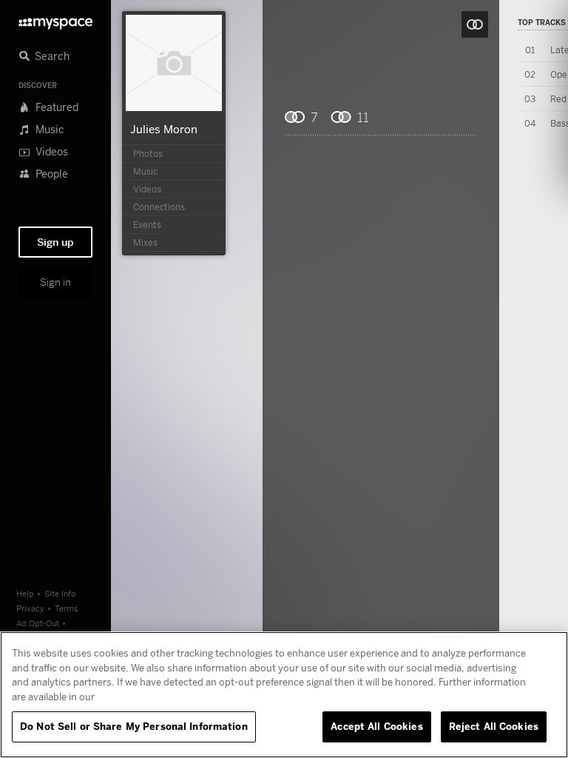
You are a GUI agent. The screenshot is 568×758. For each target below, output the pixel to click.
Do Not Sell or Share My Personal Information (134, 726)
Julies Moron (163, 128)
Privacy (30, 608)
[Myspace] (55, 19)
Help (25, 593)
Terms (66, 608)
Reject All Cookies (493, 726)
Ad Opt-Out (37, 622)
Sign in (55, 282)
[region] (284, 694)
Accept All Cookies (376, 726)
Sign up (55, 242)
